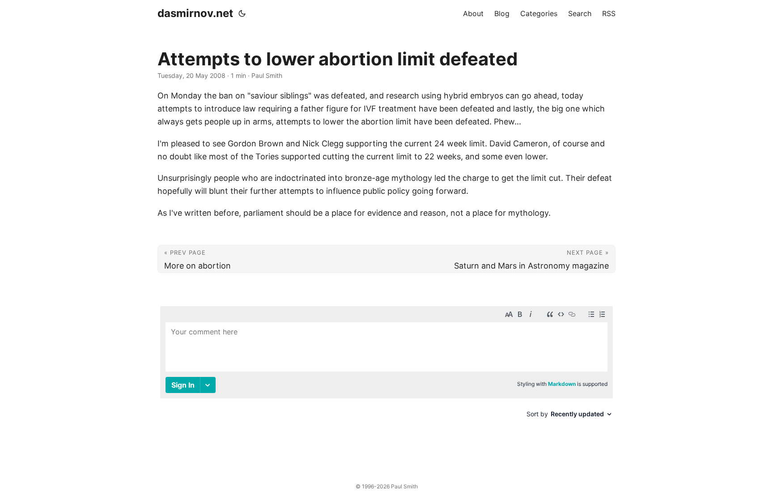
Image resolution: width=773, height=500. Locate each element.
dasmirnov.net (195, 13)
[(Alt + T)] (242, 13)
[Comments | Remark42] (386, 372)
